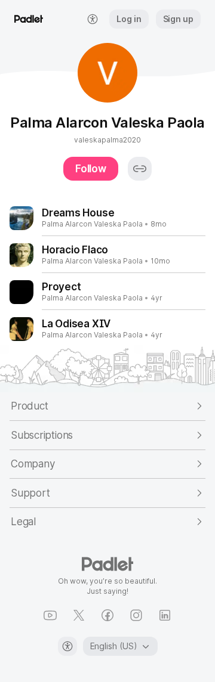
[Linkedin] (165, 615)
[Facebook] (107, 615)
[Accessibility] (67, 646)
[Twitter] (79, 615)
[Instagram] (136, 615)
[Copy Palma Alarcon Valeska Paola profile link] (140, 169)
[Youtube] (50, 615)
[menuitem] (92, 19)
